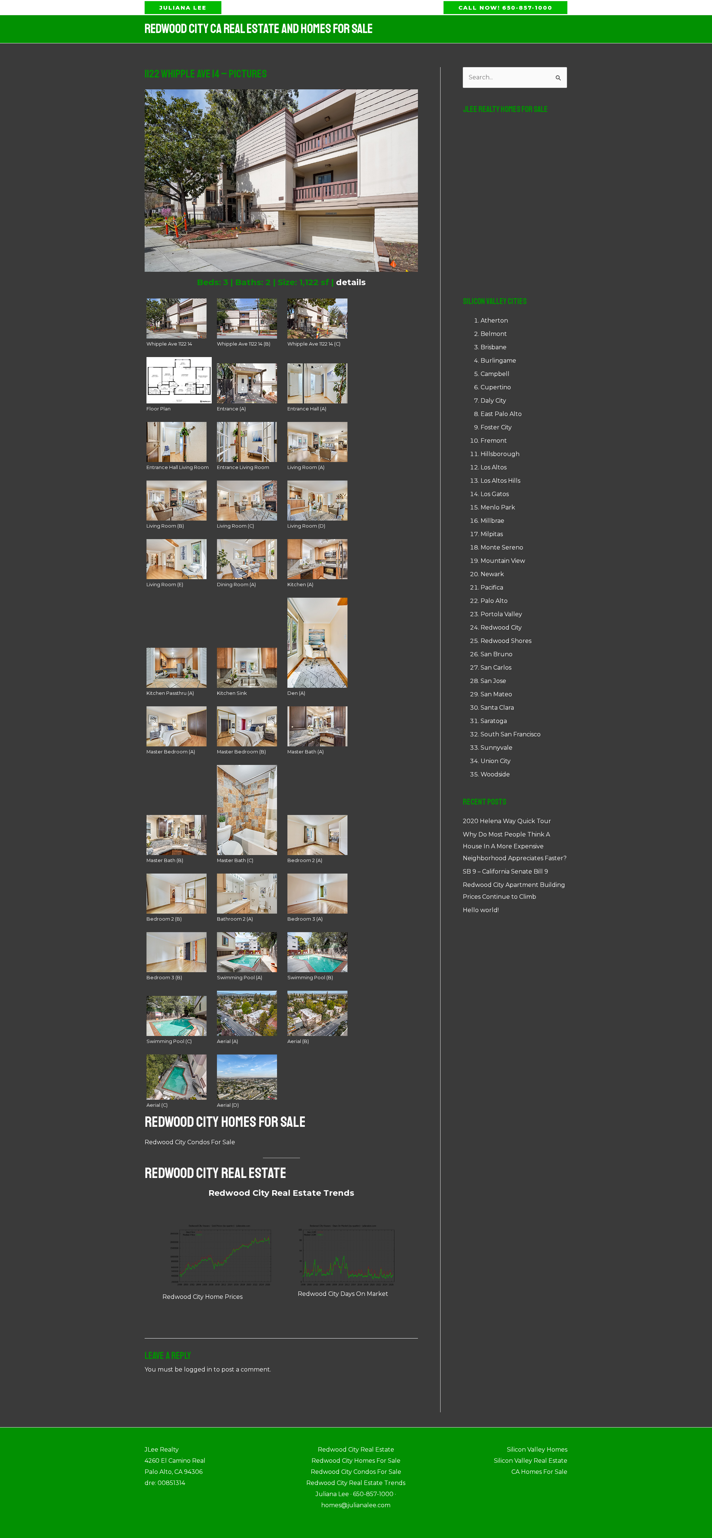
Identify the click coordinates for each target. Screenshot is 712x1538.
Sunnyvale (496, 747)
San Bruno (496, 654)
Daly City (493, 400)
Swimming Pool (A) (239, 977)
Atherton (494, 320)
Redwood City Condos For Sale (190, 1142)
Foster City (496, 427)
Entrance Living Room (243, 467)
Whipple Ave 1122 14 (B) (243, 344)
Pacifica (492, 587)
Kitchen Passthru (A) (170, 693)
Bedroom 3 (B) (164, 977)
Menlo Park (498, 507)
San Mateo (496, 694)
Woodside (495, 774)
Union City (496, 761)
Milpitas (492, 534)
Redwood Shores (506, 640)
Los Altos (494, 467)
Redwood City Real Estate (215, 1173)
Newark (492, 574)
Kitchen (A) (300, 584)
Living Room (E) (164, 584)
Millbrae (492, 520)
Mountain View (503, 560)
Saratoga (494, 721)
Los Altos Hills (500, 480)
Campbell (495, 373)
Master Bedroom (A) (170, 752)
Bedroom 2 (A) (304, 860)
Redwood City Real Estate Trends (281, 1193)
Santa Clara (497, 707)
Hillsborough (500, 454)
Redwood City (501, 627)
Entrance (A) (231, 409)
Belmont (494, 333)
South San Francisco (511, 734)
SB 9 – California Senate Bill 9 (505, 871)
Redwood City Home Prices (202, 1296)
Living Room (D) (306, 526)
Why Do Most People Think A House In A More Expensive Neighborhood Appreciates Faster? (515, 846)
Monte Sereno (502, 547)
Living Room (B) (165, 526)
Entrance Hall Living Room (177, 467)
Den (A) (296, 693)
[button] (183, 7)
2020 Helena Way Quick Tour (507, 821)
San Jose (493, 680)
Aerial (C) (157, 1105)
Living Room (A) (305, 467)
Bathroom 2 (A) (235, 919)
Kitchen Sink (232, 693)
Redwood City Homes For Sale (225, 1122)
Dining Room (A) (236, 584)
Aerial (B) (298, 1041)
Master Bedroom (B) (241, 752)
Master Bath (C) (235, 860)
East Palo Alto (501, 413)
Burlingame (498, 360)
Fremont (494, 440)
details (351, 282)
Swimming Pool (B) (310, 977)
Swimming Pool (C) (169, 1041)
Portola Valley (501, 614)
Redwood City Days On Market (343, 1293)
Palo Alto (494, 600)
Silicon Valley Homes (537, 1449)
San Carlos (496, 667)
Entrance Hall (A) (306, 409)
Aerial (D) (228, 1105)
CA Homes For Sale (539, 1471)
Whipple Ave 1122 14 (169, 344)
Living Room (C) (235, 526)
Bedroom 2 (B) (164, 919)
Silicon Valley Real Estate (530, 1460)
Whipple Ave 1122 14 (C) (313, 344)
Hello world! (481, 910)
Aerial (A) (227, 1041)
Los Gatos (495, 494)
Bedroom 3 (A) (305, 919)
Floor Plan (158, 409)
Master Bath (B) (164, 860)
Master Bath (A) (305, 752)
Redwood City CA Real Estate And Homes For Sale (259, 29)
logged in (198, 1369)
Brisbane (494, 347)
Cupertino (496, 387)
